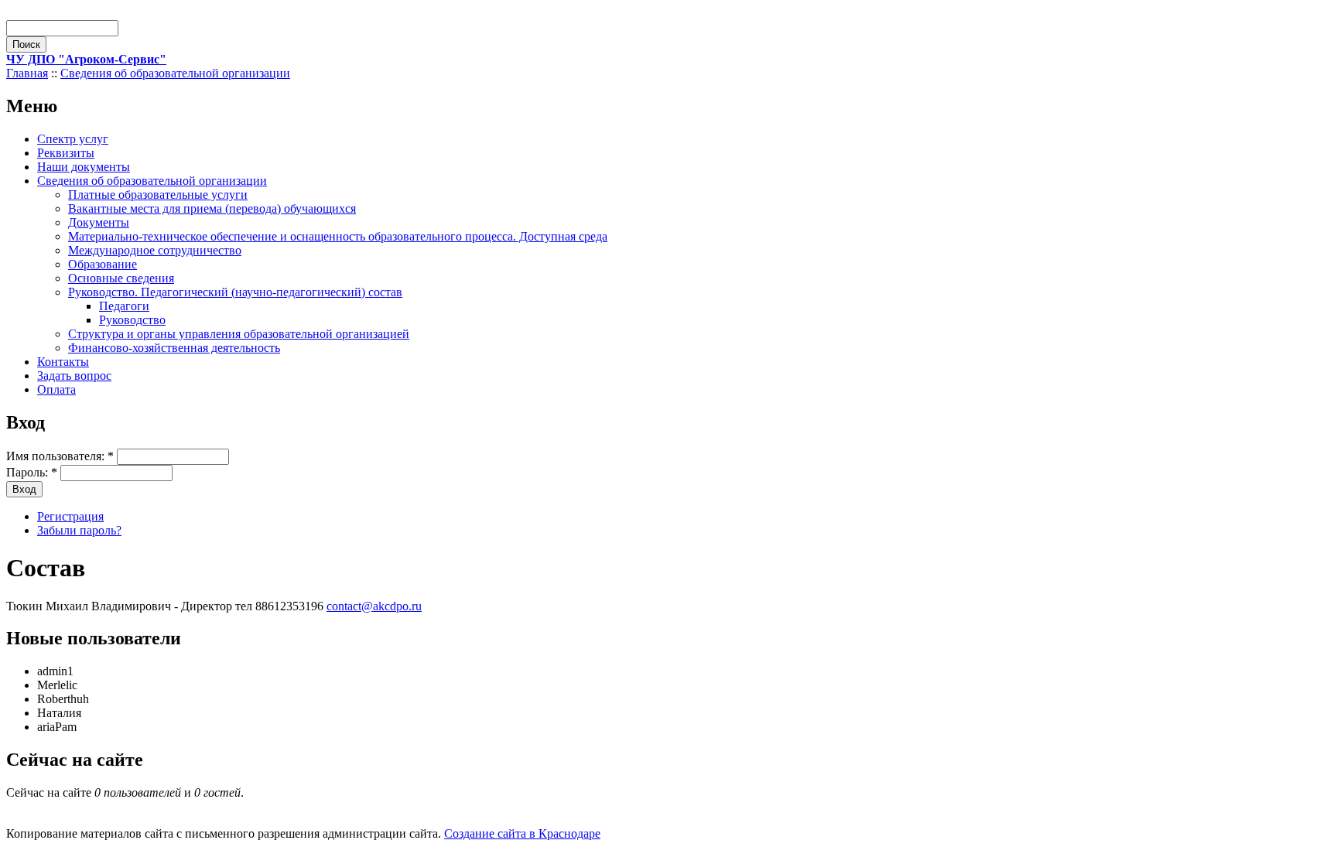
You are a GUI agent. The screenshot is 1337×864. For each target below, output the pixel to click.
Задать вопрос (74, 375)
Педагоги (124, 305)
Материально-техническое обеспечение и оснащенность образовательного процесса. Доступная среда (337, 236)
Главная (27, 73)
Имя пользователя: (60, 456)
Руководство (132, 319)
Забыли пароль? (79, 530)
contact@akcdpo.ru (374, 606)
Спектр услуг (72, 138)
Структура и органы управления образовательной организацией (238, 333)
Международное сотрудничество (154, 250)
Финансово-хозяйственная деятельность (174, 347)
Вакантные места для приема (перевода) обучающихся (212, 208)
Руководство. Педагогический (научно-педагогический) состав (235, 292)
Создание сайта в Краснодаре (522, 833)
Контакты (63, 361)
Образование (102, 264)
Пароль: (31, 472)
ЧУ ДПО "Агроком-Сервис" (86, 59)
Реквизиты (65, 152)
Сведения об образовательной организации (175, 73)
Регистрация (70, 516)
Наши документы (83, 166)
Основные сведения (121, 278)
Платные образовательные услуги (158, 194)
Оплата (56, 389)
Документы (98, 222)
